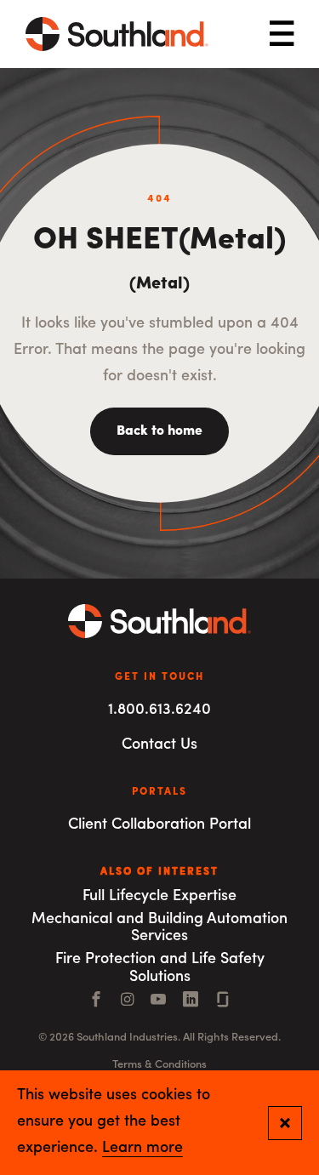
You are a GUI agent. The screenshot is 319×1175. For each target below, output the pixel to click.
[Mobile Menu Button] (281, 34)
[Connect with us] (223, 1001)
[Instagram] (127, 1001)
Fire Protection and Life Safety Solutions (160, 968)
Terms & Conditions (159, 1064)
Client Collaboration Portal (159, 825)
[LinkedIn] (190, 1001)
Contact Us (159, 745)
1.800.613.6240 (159, 710)
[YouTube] (158, 1001)
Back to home (159, 431)
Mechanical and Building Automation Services (159, 928)
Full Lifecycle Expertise (159, 896)
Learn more (142, 1148)
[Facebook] (96, 1001)
